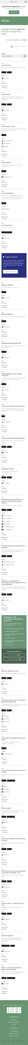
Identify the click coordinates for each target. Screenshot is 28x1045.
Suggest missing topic (10, 271)
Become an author (14, 1035)
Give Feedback (14, 1031)
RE (14, 1)
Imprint (8, 1041)
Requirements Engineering (14, 7)
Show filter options (11, 40)
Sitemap (4, 1041)
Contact (14, 1024)
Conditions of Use (21, 1041)
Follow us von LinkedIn (13, 655)
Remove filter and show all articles (19, 46)
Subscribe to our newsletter (13, 659)
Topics (15, 12)
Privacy (13, 1041)
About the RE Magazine (14, 1022)
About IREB (14, 1020)
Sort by (3, 53)
